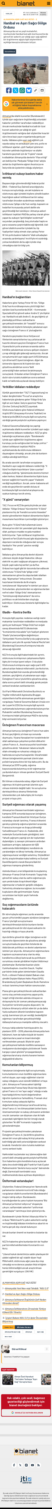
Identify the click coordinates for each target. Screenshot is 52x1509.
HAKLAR (9, 13)
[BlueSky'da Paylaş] (29, 90)
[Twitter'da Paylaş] (15, 90)
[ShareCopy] (35, 90)
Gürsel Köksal (19, 1349)
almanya (28, 1332)
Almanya (6, 116)
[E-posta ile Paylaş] (42, 90)
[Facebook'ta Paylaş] (9, 90)
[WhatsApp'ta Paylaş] (22, 90)
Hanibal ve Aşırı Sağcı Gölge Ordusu (25, 25)
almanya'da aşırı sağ (12, 1332)
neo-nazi (8, 1336)
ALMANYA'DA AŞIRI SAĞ (13, 1282)
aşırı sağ (27, 140)
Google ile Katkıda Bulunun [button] (29, 1412)
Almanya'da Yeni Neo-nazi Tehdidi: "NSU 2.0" (27, 1288)
